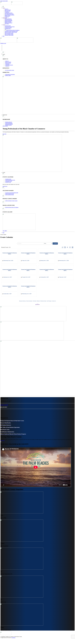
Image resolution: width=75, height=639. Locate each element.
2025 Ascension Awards (9, 33)
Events (4, 24)
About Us (6, 8)
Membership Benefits (8, 20)
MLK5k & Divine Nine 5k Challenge (12, 30)
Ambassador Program (8, 12)
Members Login (3, 43)
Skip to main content (4, 0)
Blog (3, 36)
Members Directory (8, 18)
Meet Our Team (7, 10)
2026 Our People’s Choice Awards (11, 32)
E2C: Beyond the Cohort (9, 13)
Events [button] (4, 172)
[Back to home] (11, 4)
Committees (7, 11)
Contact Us (7, 16)
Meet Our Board (8, 9)
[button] (62, 247)
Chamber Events (8, 25)
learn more (4, 133)
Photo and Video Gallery (9, 35)
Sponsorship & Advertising (9, 14)
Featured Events (7, 28)
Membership (5, 17)
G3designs (13, 637)
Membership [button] (5, 114)
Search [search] (55, 243)
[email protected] (4, 404)
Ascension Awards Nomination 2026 (11, 31)
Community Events (8, 27)
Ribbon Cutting (7, 15)
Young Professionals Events (9, 26)
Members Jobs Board (8, 22)
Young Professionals (8, 19)
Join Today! (7, 23)
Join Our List (5, 186)
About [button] (4, 54)
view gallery (5, 230)
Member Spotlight (8, 21)
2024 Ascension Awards (9, 34)
